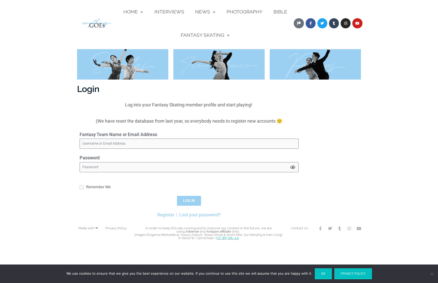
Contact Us (299, 228)
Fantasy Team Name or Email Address (118, 134)
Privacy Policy (116, 228)
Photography (244, 11)
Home (130, 11)
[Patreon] (299, 23)
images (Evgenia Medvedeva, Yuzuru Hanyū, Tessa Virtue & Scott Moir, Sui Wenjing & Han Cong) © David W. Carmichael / (209, 233)
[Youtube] (357, 23)
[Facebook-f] (320, 229)
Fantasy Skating (202, 35)
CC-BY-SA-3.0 (227, 238)
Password (90, 157)
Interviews (169, 11)
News (202, 11)
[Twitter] (322, 23)
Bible (280, 11)
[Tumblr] (334, 23)
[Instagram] (346, 23)
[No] (431, 273)
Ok (323, 273)
